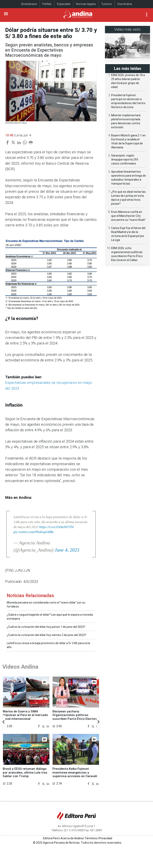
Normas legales (86, 4)
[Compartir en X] (44, 726)
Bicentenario (29, 4)
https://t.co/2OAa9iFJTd (56, 527)
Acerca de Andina (72, 838)
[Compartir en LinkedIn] (48, 726)
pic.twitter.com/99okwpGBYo (34, 532)
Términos (91, 838)
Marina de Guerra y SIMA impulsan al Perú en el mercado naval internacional (25, 715)
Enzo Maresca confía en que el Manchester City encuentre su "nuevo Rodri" (128, 215)
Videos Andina (20, 666)
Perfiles (47, 4)
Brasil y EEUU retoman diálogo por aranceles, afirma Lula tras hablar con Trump (25, 772)
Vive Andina (124, 4)
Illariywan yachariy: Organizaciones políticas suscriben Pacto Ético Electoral (75, 715)
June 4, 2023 (67, 550)
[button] (3, 722)
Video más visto (127, 29)
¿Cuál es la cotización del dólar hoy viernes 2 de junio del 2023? (46, 635)
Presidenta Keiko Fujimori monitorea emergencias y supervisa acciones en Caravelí (74, 772)
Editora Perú (51, 838)
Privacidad (105, 838)
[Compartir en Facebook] (39, 726)
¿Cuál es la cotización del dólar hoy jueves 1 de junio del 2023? (46, 626)
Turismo (106, 4)
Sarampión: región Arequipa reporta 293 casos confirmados (124, 159)
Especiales (64, 4)
